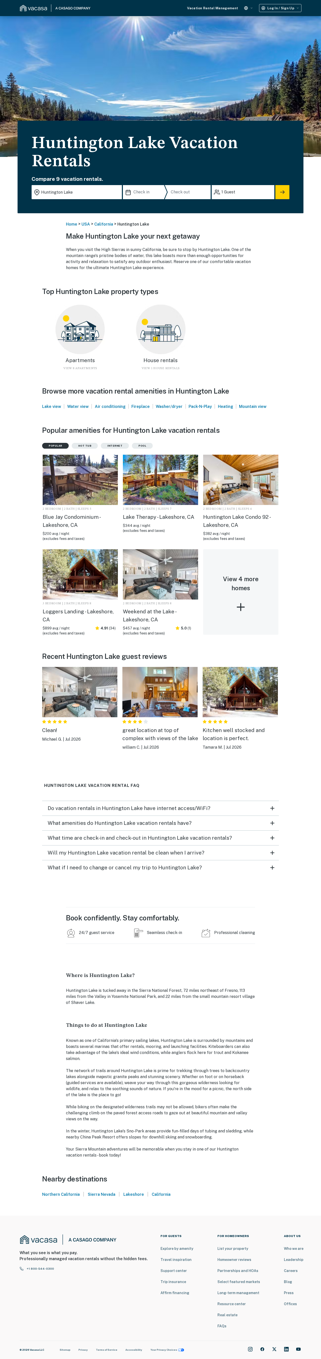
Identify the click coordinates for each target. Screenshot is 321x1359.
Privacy (83, 1349)
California (103, 224)
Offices (290, 1304)
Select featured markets (238, 1282)
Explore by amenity (176, 1249)
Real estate (227, 1315)
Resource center (231, 1304)
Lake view (51, 406)
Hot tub (85, 445)
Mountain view (253, 406)
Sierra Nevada (101, 1194)
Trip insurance (173, 1282)
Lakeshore (133, 1194)
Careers (291, 1271)
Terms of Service (106, 1349)
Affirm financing (174, 1293)
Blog (288, 1282)
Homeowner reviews (234, 1260)
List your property (232, 1249)
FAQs (221, 1326)
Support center (173, 1271)
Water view (78, 406)
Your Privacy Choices (163, 1349)
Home (71, 224)
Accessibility (133, 1349)
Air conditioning (110, 406)
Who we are (293, 1249)
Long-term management (238, 1293)
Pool (142, 445)
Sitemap (65, 1349)
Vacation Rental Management (212, 8)
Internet (114, 445)
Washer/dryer (169, 406)
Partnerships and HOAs (237, 1271)
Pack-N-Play (200, 406)
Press (289, 1293)
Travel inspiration (176, 1260)
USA (86, 224)
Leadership (293, 1260)
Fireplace (140, 406)
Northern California (61, 1194)
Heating (225, 406)
